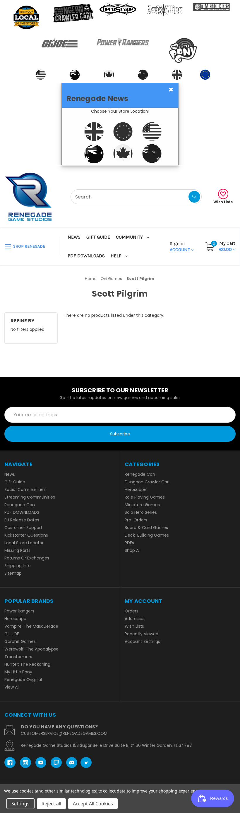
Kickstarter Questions (26, 535)
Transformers (18, 657)
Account (180, 246)
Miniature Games (142, 505)
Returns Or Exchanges (26, 558)
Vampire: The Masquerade (31, 626)
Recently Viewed (141, 634)
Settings (20, 803)
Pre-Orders (136, 520)
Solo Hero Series (141, 512)
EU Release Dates (21, 520)
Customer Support (23, 527)
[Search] (194, 197)
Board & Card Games (146, 527)
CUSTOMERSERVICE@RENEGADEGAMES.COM (64, 733)
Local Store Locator (24, 543)
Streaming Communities (29, 497)
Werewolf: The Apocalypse (31, 649)
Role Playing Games (145, 497)
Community (130, 237)
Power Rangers (19, 611)
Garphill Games (20, 641)
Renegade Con (19, 505)
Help (117, 256)
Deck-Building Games (147, 535)
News (74, 237)
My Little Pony (18, 672)
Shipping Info (17, 566)
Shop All (132, 550)
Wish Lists (223, 201)
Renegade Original (23, 679)
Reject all (51, 803)
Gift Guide (98, 237)
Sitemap (13, 573)
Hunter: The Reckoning (27, 664)
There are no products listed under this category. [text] (114, 315)
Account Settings (142, 641)
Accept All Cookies (93, 803)
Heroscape (136, 489)
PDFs (129, 543)
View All (11, 687)
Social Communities (25, 489)
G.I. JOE (11, 634)
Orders (131, 611)
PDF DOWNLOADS (86, 256)
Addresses (135, 619)
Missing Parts (17, 550)
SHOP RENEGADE (28, 246)
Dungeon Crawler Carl (147, 482)
